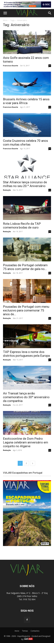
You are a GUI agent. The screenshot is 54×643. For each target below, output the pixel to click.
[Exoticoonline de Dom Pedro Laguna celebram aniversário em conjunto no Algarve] (27, 423)
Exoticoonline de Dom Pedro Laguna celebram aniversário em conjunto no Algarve (25, 442)
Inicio (17, 631)
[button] (5, 13)
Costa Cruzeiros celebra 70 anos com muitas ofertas (25, 142)
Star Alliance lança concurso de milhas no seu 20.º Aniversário (25, 184)
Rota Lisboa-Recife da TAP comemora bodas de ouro (22, 225)
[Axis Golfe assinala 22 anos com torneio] (27, 42)
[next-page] (32, 463)
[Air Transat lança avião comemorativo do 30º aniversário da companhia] (27, 378)
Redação (7, 190)
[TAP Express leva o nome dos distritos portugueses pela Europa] (27, 336)
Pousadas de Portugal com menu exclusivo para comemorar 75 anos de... (26, 310)
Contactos (35, 631)
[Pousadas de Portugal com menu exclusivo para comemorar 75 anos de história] (27, 291)
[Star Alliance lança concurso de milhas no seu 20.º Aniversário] (27, 166)
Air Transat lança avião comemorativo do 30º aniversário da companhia (26, 397)
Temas (25, 631)
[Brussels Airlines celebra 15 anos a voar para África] (27, 83)
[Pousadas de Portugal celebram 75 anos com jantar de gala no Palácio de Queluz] (27, 249)
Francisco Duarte (10, 65)
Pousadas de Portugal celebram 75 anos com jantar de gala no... (25, 267)
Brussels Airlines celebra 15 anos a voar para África (26, 101)
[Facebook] (27, 620)
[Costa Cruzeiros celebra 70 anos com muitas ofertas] (27, 125)
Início (5, 20)
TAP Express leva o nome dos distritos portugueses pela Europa (26, 353)
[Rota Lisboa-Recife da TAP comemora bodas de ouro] (27, 208)
